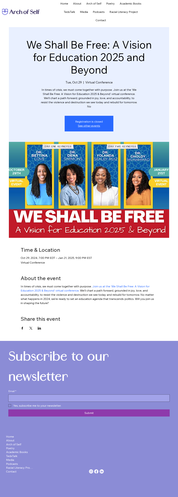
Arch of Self (13, 444)
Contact (11, 471)
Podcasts (12, 464)
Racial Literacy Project (19, 467)
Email (12, 391)
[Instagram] (91, 471)
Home (10, 436)
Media (10, 460)
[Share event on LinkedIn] (39, 328)
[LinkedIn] (102, 471)
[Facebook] (96, 471)
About (10, 440)
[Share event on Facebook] (22, 328)
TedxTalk (11, 456)
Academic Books (17, 452)
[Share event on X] (31, 328)
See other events (89, 125)
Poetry (10, 448)
